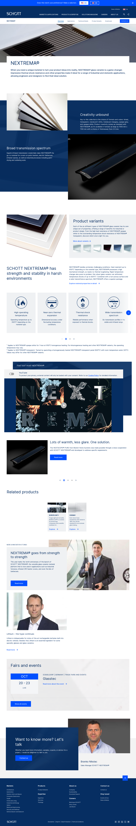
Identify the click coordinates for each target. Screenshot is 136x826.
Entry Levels (72, 804)
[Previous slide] (62, 339)
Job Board (72, 806)
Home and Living (12, 800)
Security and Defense (13, 809)
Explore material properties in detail (83, 283)
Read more (58, 457)
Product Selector (43, 790)
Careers (104, 14)
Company (72, 790)
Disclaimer (51, 822)
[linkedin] (122, 822)
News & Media (115, 9)
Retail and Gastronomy (13, 807)
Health (8, 798)
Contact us (124, 21)
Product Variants (97, 21)
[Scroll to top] (125, 778)
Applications (71, 21)
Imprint (58, 822)
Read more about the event (53, 684)
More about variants (81, 241)
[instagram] (119, 822)
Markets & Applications (48, 14)
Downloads (108, 21)
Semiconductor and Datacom (15, 811)
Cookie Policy (93, 375)
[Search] (124, 14)
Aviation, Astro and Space (14, 794)
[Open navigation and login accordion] (128, 14)
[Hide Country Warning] (133, 3)
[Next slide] (74, 339)
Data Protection (66, 822)
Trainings (40, 802)
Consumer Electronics (13, 796)
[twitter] (125, 822)
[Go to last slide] (60, 480)
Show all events (21, 704)
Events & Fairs (104, 798)
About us (114, 14)
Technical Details (83, 21)
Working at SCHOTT (75, 802)
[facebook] (116, 822)
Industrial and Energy (13, 803)
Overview (61, 21)
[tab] (66, 339)
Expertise (41, 798)
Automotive (10, 792)
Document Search (74, 794)
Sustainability (73, 792)
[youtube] (128, 822)
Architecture (10, 790)
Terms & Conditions (78, 822)
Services (40, 800)
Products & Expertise (70, 14)
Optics (9, 805)
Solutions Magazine (90, 14)
